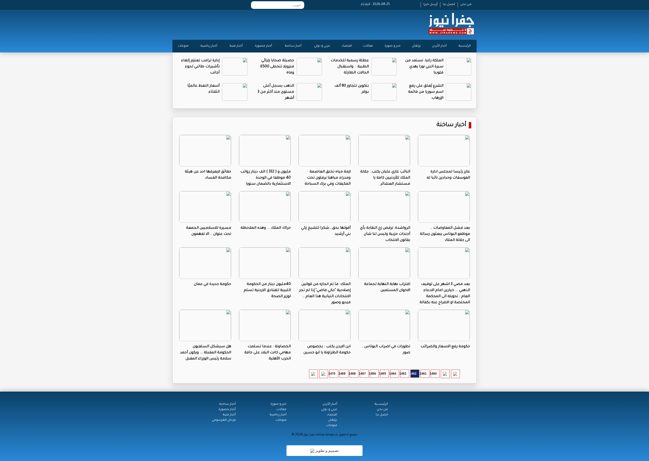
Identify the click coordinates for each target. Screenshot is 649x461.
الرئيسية (465, 46)
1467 (363, 373)
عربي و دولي (322, 46)
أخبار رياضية (209, 46)
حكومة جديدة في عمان (212, 284)
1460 (434, 373)
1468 (353, 373)
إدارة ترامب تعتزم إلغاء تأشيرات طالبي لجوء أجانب (200, 67)
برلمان (416, 46)
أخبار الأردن (439, 46)
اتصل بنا (449, 4)
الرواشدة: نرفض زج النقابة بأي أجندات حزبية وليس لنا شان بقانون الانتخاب (385, 234)
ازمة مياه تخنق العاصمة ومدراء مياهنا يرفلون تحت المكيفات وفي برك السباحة (328, 178)
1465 (383, 373)
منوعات (183, 46)
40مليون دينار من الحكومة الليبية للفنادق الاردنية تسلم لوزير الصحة (267, 290)
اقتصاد (347, 46)
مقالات (368, 46)
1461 (424, 373)
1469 (342, 373)
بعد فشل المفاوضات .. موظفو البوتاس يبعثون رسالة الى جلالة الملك (445, 234)
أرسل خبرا (430, 4)
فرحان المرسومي (224, 420)
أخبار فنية (236, 46)
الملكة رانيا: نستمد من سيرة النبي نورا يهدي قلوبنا (424, 67)
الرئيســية (381, 404)
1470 (332, 373)
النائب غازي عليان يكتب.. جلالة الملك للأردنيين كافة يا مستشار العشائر (385, 178)
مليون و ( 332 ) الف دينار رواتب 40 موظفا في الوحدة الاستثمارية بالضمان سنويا (265, 178)
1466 (373, 373)
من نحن (466, 4)
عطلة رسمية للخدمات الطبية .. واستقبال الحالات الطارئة (350, 67)
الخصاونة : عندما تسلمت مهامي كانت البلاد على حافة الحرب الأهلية (267, 353)
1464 (393, 373)
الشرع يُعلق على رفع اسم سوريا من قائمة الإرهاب (425, 92)
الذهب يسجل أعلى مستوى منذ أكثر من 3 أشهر (276, 92)
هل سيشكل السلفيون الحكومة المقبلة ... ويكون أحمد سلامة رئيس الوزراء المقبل (205, 353)
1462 (413, 373)
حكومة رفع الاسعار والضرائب (445, 347)
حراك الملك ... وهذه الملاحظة (266, 228)
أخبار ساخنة (293, 46)
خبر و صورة (393, 46)
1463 (403, 373)
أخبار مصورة (263, 46)
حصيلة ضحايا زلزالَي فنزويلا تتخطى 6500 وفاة (277, 67)
